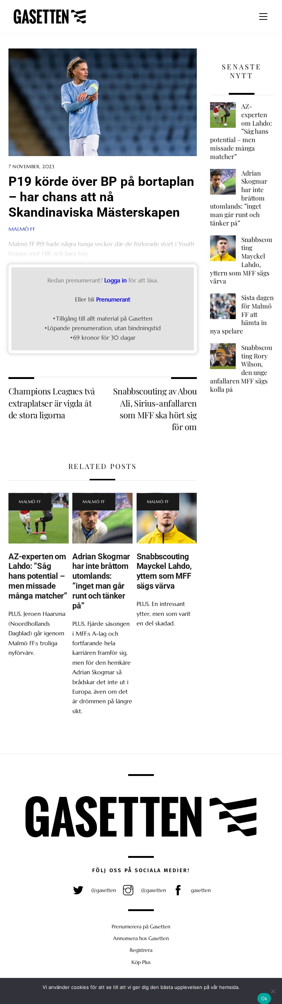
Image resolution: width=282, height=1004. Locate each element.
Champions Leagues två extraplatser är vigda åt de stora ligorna (51, 402)
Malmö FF (30, 501)
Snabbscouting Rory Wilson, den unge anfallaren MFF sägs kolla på (241, 368)
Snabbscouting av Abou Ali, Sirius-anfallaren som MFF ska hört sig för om (155, 408)
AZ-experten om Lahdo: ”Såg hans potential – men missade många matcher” (37, 576)
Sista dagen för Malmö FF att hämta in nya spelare (242, 314)
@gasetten (103, 890)
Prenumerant (113, 299)
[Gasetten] (49, 24)
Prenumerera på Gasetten (141, 926)
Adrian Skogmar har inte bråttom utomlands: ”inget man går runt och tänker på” (101, 581)
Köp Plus (141, 962)
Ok (264, 998)
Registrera (141, 950)
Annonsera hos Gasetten (141, 938)
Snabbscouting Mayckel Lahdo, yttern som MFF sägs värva (164, 571)
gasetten (200, 890)
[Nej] (272, 991)
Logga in (115, 280)
